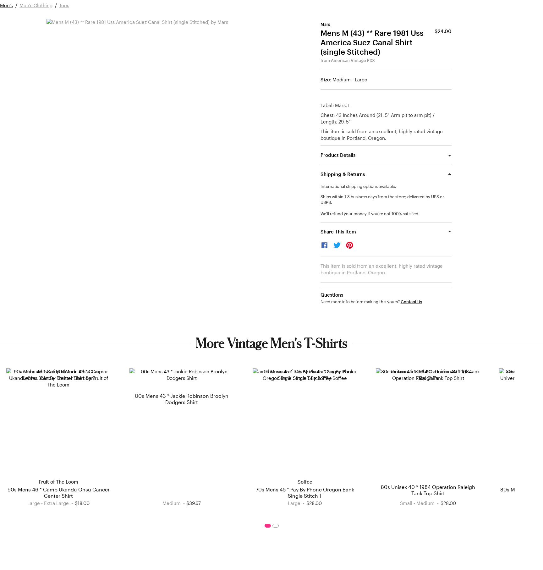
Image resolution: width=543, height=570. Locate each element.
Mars (325, 24)
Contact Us (411, 302)
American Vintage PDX (353, 60)
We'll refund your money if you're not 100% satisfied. (370, 213)
